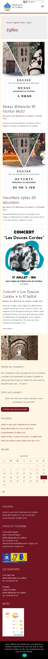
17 (4, 477)
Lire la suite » (8, 329)
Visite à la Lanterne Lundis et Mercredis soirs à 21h (20, 441)
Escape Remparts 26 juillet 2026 (13, 433)
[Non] (45, 650)
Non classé (7, 116)
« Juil (3, 492)
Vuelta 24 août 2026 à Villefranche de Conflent (18, 425)
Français (31, 2)
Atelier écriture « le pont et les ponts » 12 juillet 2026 (21, 437)
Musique (6, 301)
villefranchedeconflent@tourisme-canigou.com (20, 543)
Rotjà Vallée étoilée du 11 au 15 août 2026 (17, 429)
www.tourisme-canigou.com (13, 546)
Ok (25, 655)
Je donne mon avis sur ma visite (15, 409)
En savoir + (24, 384)
